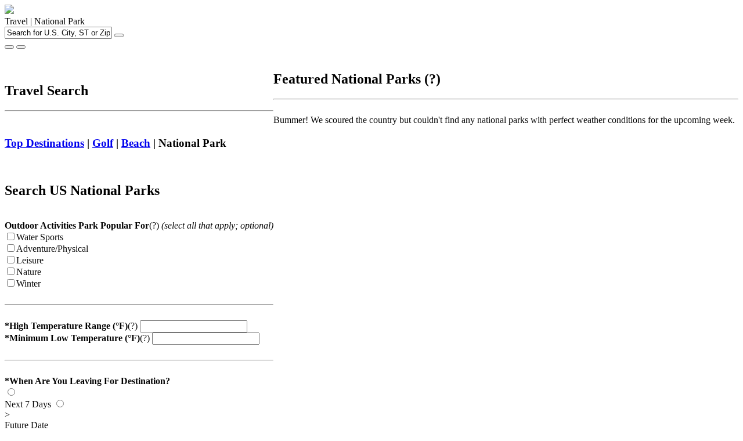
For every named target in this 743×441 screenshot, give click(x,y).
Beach (135, 143)
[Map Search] (9, 47)
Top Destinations (44, 143)
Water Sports (39, 237)
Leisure (30, 260)
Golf (102, 143)
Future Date (26, 420)
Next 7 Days (28, 404)
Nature (28, 272)
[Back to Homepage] (9, 11)
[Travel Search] (21, 47)
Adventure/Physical (52, 249)
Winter (28, 283)
